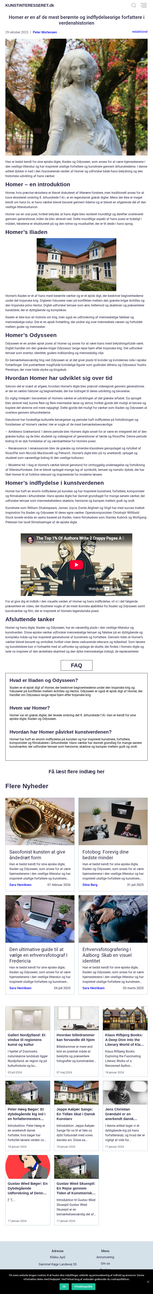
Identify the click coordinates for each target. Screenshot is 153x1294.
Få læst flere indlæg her (77, 771)
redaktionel (140, 32)
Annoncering (105, 1257)
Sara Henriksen (20, 885)
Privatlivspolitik (83, 1286)
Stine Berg (89, 885)
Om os (105, 1263)
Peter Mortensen (45, 32)
